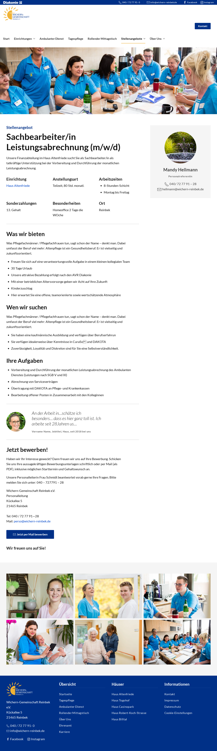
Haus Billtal (119, 719)
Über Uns (65, 719)
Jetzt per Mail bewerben (32, 534)
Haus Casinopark (123, 706)
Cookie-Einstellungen (178, 713)
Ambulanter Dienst (52, 38)
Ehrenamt (65, 725)
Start (6, 38)
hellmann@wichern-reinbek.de (183, 189)
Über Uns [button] (156, 38)
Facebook (192, 2)
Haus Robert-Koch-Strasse (129, 713)
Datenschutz (172, 706)
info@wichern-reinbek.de (163, 2)
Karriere (64, 732)
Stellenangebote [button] (131, 38)
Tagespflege (75, 38)
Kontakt (202, 26)
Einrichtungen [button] (23, 38)
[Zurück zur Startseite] (16, 13)
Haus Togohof (121, 700)
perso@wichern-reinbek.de (32, 521)
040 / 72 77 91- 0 (131, 2)
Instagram (208, 2)
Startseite (65, 694)
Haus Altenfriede (18, 185)
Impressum (171, 700)
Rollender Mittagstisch (102, 38)
